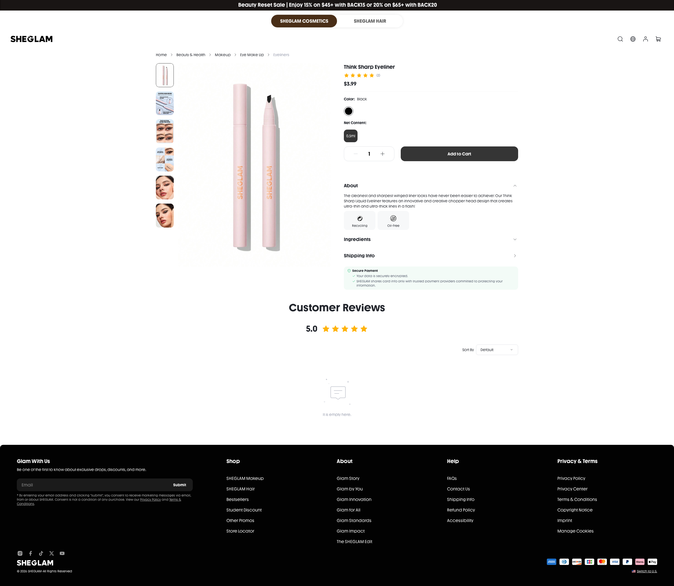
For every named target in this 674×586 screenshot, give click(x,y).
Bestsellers (237, 499)
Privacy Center (572, 488)
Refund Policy (461, 510)
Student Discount (244, 510)
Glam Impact (351, 531)
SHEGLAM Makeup (245, 478)
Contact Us (458, 488)
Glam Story (348, 478)
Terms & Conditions (577, 499)
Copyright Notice (575, 510)
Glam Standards (354, 520)
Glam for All (348, 510)
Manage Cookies (575, 531)
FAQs (452, 478)
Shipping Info (460, 499)
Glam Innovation (354, 499)
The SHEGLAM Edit (354, 541)
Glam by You (350, 488)
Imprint (564, 520)
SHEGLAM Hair (240, 488)
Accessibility (460, 520)
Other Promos (240, 520)
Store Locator (240, 531)
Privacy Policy (150, 499)
